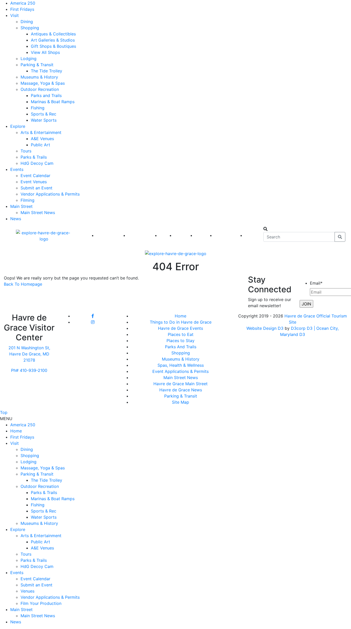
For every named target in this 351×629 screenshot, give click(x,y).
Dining (27, 21)
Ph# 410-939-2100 (29, 370)
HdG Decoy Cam (37, 163)
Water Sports (44, 120)
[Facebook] (93, 315)
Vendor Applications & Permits (50, 194)
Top (3, 412)
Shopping (30, 27)
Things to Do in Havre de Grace (180, 322)
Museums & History (39, 77)
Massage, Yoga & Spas (43, 83)
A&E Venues (42, 138)
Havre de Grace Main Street (180, 383)
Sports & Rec (43, 114)
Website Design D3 (265, 328)
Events (16, 169)
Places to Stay (181, 340)
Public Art (40, 144)
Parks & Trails (34, 157)
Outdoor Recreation (40, 89)
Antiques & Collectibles (53, 33)
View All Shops (45, 52)
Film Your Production (41, 603)
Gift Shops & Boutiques (53, 46)
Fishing (37, 107)
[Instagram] (93, 322)
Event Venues (34, 181)
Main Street (21, 206)
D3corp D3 (302, 328)
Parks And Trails (180, 346)
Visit (14, 15)
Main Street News (38, 212)
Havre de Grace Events (180, 328)
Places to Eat (180, 334)
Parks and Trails (46, 95)
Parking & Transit (37, 64)
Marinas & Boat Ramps (53, 101)
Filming (27, 200)
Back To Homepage (23, 284)
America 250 (22, 3)
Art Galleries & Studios (53, 40)
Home (180, 315)
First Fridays (22, 9)
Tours (26, 150)
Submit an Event (36, 187)
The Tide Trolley (46, 70)
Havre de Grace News (180, 389)
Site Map (180, 402)
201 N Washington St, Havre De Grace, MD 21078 (29, 354)
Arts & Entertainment (41, 132)
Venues (27, 591)
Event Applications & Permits (180, 371)
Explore (17, 126)
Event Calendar (35, 175)
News (15, 218)
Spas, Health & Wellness (181, 365)
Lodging (28, 58)
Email (316, 283)
